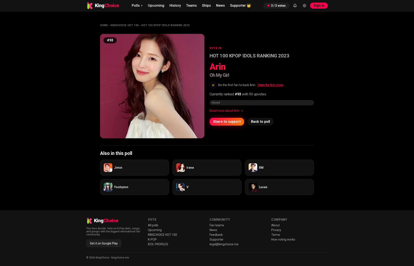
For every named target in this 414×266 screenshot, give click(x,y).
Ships (206, 5)
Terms (275, 234)
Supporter (240, 5)
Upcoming (156, 5)
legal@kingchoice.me (224, 244)
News (220, 5)
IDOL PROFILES (158, 244)
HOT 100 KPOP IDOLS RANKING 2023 (165, 25)
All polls (153, 225)
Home (104, 25)
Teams (191, 5)
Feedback (216, 234)
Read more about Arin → (226, 110)
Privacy (276, 230)
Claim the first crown (270, 85)
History (175, 5)
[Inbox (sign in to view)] (295, 5)
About (275, 225)
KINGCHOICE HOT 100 (125, 25)
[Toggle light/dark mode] (304, 5)
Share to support (227, 122)
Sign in (319, 5)
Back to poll (260, 122)
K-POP (152, 239)
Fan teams (217, 225)
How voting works (283, 239)
